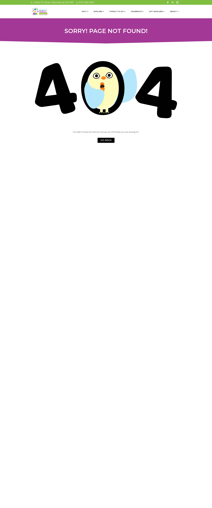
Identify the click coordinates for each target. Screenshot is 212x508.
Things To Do (116, 11)
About (173, 11)
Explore (98, 11)
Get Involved (156, 11)
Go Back (106, 140)
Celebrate (136, 11)
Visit (84, 11)
